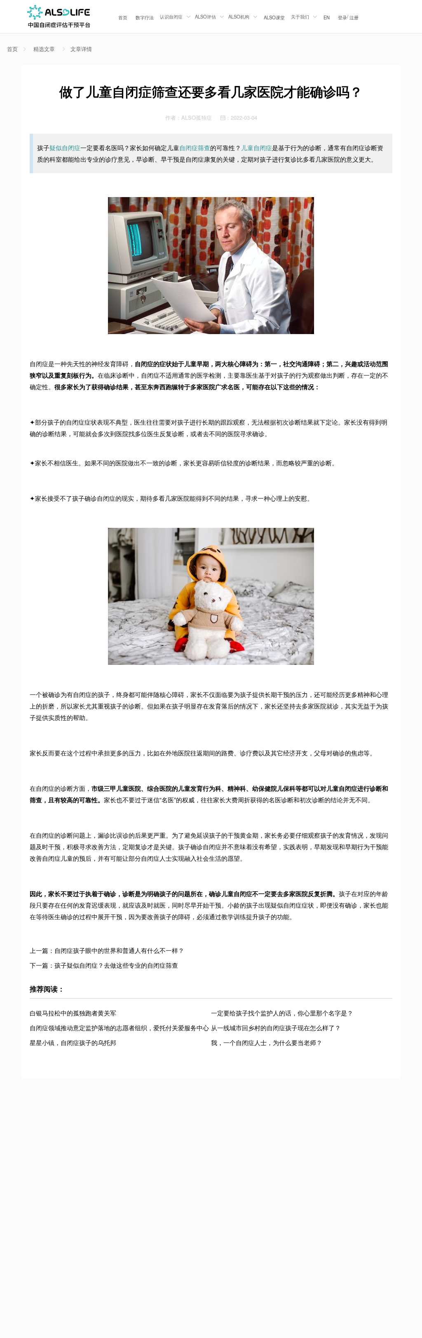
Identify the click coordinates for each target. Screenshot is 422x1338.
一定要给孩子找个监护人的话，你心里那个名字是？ (282, 1012)
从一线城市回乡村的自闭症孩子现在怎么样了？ (276, 1027)
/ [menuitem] (348, 17)
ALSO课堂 (274, 17)
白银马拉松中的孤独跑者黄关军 (73, 1012)
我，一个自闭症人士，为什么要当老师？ (266, 1042)
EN (327, 17)
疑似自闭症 (64, 147)
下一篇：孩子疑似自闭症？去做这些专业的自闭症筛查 (104, 965)
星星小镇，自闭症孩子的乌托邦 (73, 1042)
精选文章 (44, 49)
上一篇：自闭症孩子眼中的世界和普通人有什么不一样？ (107, 950)
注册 (354, 17)
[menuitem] (122, 16)
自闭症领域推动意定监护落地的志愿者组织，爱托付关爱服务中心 (119, 1027)
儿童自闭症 (256, 147)
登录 (342, 17)
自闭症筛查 (194, 147)
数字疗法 (145, 17)
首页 (122, 17)
